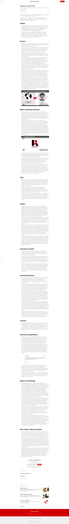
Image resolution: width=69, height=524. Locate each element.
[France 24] (23, 262)
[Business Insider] (30, 376)
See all (22, 506)
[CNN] (28, 119)
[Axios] (29, 425)
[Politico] (33, 46)
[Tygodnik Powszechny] (38, 37)
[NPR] (34, 254)
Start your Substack (32, 520)
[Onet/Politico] (46, 76)
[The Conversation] (38, 216)
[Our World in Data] (40, 343)
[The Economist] (38, 396)
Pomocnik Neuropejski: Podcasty (26, 494)
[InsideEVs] (43, 51)
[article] (34, 490)
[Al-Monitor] (39, 163)
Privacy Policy (40, 467)
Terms (35, 518)
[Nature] (32, 425)
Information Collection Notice (34, 467)
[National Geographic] (29, 414)
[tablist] (23, 476)
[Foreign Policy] (31, 68)
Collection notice (39, 518)
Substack (30, 522)
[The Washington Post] (28, 185)
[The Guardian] (24, 134)
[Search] (57, 1)
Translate (22, 4)
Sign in (66, 1)
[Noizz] (22, 456)
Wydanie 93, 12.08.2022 (24, 500)
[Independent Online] (41, 233)
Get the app (38, 520)
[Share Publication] (59, 1)
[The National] (37, 156)
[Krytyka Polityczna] (37, 30)
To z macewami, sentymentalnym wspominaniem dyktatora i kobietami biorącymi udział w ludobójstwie (30, 502)
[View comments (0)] (23, 13)
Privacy (33, 518)
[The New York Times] (44, 316)
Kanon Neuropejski (23, 488)
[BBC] (27, 56)
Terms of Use (38, 466)
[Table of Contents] (0, 262)
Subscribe (62, 1)
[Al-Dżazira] (37, 192)
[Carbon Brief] (31, 371)
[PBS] (27, 446)
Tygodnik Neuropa (25, 503)
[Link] (18, 23)
